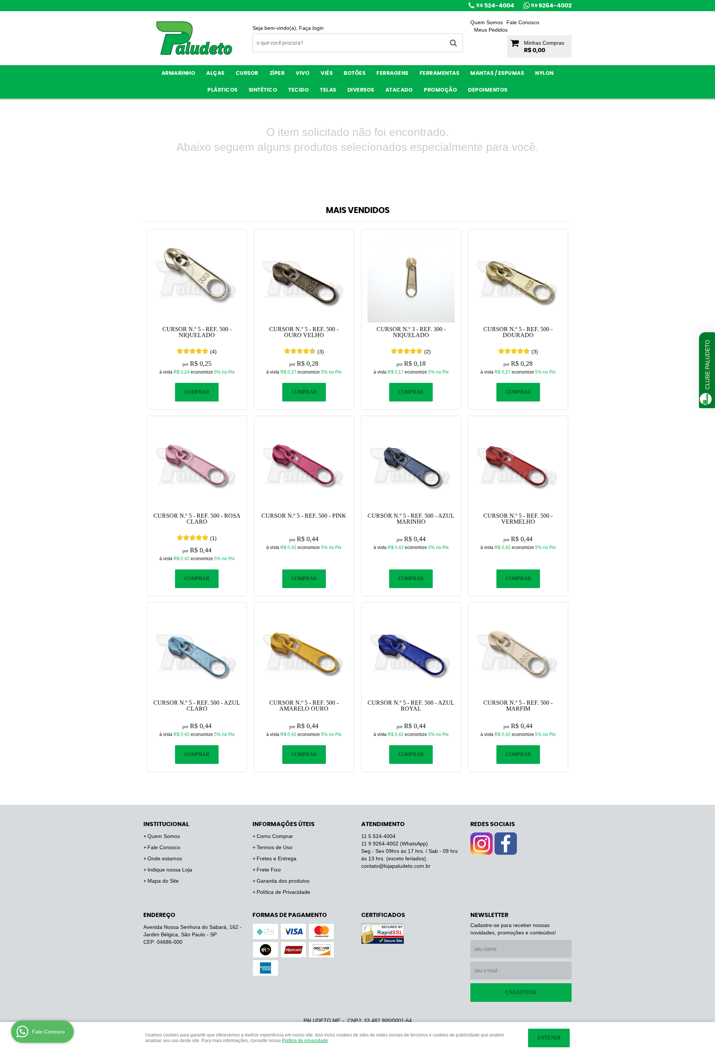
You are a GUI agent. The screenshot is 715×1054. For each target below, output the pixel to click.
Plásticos (222, 90)
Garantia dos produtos (283, 881)
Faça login (311, 28)
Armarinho (179, 73)
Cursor (247, 73)
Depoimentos (488, 90)
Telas (328, 90)
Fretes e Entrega (276, 858)
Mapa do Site (163, 881)
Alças (215, 73)
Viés (327, 73)
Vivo (302, 73)
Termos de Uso (274, 847)
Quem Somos (486, 22)
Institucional (166, 824)
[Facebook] (506, 843)
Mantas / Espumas (497, 73)
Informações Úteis (283, 824)
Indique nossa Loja (169, 870)
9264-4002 (551, 6)
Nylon (544, 73)
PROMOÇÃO (440, 90)
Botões (354, 73)
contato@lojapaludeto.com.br (395, 866)
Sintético (263, 90)
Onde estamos (164, 858)
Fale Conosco (522, 22)
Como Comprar (275, 836)
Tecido (298, 90)
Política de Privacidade (283, 892)
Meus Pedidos (491, 30)
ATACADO (399, 90)
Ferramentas (440, 73)
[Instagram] (481, 843)
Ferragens (392, 73)
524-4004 (495, 6)
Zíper (277, 73)
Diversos (360, 90)
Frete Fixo (269, 870)
